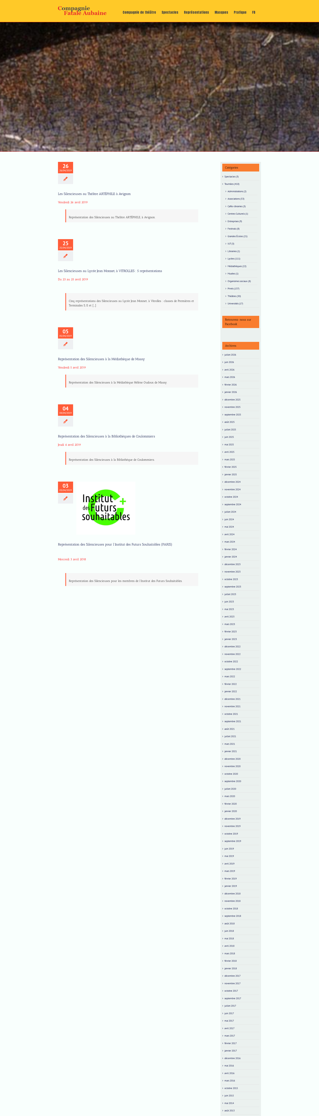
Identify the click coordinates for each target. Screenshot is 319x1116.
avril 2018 (229, 945)
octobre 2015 (231, 1088)
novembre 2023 (232, 571)
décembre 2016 (232, 1058)
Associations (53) (236, 198)
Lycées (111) (234, 258)
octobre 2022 (231, 661)
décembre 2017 (232, 975)
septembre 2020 (232, 781)
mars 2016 (229, 1080)
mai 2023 (229, 609)
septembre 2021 (232, 721)
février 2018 (230, 960)
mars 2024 (229, 541)
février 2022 (230, 684)
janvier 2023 (230, 639)
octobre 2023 (231, 579)
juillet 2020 (230, 788)
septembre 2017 (232, 998)
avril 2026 (229, 369)
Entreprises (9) (235, 221)
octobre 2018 (231, 908)
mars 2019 (229, 871)
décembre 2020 (232, 758)
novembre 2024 (232, 489)
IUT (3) (231, 243)
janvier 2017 (230, 1050)
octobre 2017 (231, 990)
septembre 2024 (232, 504)
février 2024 (230, 549)
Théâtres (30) (234, 296)
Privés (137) (233, 288)
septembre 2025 (232, 414)
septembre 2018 (232, 916)
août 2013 (229, 1110)
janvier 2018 (230, 968)
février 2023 (230, 631)
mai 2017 (229, 1020)
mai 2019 (229, 856)
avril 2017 (229, 1028)
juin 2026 (229, 362)
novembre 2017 (232, 983)
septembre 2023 (232, 586)
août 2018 (229, 923)
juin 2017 (229, 1013)
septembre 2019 (232, 841)
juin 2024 (229, 519)
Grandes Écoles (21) (238, 236)
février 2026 (230, 384)
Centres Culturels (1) (238, 213)
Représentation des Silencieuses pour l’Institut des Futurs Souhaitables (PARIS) (105, 499)
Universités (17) (235, 303)
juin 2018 (229, 930)
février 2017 (230, 1043)
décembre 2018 (232, 893)
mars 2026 (229, 377)
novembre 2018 (232, 901)
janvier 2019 (230, 886)
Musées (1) (233, 273)
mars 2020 (229, 796)
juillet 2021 (230, 736)
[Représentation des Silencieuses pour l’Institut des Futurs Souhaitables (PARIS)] (105, 508)
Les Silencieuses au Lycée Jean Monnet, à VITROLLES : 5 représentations (110, 271)
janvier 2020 (230, 811)
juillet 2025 (230, 429)
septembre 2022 (232, 669)
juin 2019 (229, 848)
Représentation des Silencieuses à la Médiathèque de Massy (101, 359)
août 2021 (229, 729)
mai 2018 (229, 938)
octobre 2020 (231, 773)
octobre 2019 (231, 833)
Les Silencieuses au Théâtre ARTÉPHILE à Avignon (94, 194)
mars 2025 (229, 459)
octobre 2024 (231, 496)
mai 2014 (229, 1103)
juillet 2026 (230, 354)
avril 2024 (229, 534)
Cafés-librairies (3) (237, 206)
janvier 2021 (230, 751)
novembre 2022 (232, 654)
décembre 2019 (232, 818)
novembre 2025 (232, 407)
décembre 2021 (232, 699)
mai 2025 (229, 444)
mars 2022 (229, 676)
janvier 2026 (230, 392)
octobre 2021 (231, 714)
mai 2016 (229, 1065)
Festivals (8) (234, 228)
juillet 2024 (230, 511)
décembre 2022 (232, 646)
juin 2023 (229, 601)
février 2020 (230, 803)
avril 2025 (229, 451)
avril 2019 (229, 863)
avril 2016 (229, 1073)
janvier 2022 (230, 691)
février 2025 (230, 466)
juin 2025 (229, 437)
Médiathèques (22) (237, 266)
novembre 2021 (232, 706)
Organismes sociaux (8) (239, 281)
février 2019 (230, 878)
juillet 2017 (230, 1005)
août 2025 (229, 422)
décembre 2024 (232, 481)
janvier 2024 (230, 556)
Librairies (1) (234, 251)
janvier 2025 (230, 474)
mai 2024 (229, 526)
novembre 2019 (232, 826)
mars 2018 (229, 953)
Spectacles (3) (231, 176)
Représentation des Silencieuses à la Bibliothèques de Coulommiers (106, 436)
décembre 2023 (232, 564)
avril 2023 (229, 616)
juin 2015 (229, 1095)
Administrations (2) (237, 191)
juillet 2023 (230, 594)
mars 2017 (229, 1035)
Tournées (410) (231, 184)
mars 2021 (229, 743)
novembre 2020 (232, 766)
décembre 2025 (232, 399)
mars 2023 (229, 624)
